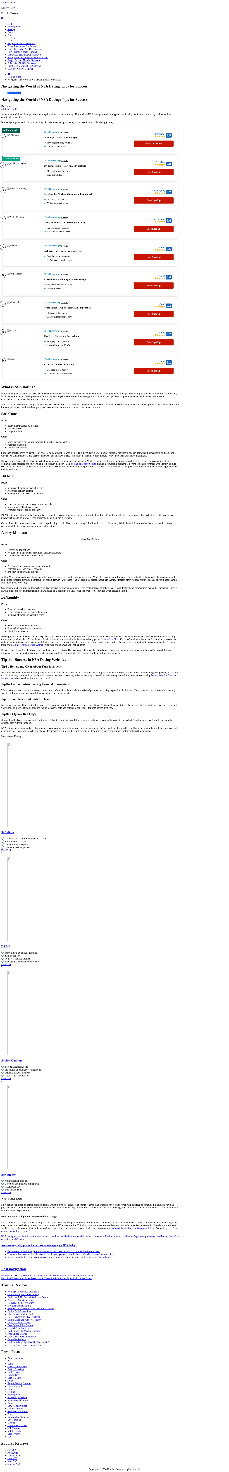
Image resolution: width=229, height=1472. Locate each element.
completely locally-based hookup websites (133, 1228)
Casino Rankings (15, 1369)
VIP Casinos (13, 1428)
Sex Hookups (14, 1420)
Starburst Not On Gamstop (20, 68)
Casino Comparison (17, 1366)
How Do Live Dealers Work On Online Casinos (30, 1308)
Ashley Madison (11, 1060)
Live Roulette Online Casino (21, 1314)
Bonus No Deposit (16, 1339)
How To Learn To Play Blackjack (23, 1317)
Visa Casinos (13, 1434)
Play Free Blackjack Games (20, 1300)
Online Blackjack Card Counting (23, 1294)
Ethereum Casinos (16, 1386)
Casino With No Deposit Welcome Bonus (27, 1297)
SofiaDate (7, 832)
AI (15, 40)
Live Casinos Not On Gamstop (22, 52)
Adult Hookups (15, 1358)
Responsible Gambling (18, 1417)
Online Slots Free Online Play (21, 1336)
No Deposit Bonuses (17, 1411)
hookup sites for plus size (83, 463)
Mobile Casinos (15, 1408)
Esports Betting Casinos (19, 1383)
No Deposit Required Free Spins (23, 1291)
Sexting (11, 29)
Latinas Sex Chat (109, 639)
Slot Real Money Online (19, 1305)
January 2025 (14, 1464)
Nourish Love (8, 8)
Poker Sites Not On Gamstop (21, 63)
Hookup (11, 1391)
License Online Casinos (19, 1322)
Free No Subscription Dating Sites (24, 1345)
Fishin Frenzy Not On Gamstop (22, 46)
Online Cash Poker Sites (19, 1311)
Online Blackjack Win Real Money (24, 1319)
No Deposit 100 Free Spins (20, 1303)
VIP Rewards (14, 1431)
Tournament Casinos (17, 1425)
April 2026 (12, 1452)
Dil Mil (5, 946)
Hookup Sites (14, 26)
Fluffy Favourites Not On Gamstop (24, 49)
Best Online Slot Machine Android (24, 1331)
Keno (10, 1403)
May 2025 (12, 1461)
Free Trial (6, 850)
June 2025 (12, 1458)
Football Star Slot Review (20, 1328)
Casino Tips (13, 1375)
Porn (9, 35)
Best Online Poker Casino (20, 1325)
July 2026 (12, 1450)
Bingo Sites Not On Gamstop (21, 43)
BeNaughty (8, 1174)
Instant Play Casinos (17, 1397)
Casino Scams (14, 1372)
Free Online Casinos (17, 1333)
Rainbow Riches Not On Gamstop (24, 66)
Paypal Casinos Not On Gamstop (23, 60)
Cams (10, 32)
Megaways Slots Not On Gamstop (24, 54)
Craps (10, 1380)
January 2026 (14, 1455)
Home (10, 23)
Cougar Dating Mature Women (28, 645)
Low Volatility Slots (17, 1405)
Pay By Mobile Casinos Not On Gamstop (27, 57)
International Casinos (17, 1400)
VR (15, 37)
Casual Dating (14, 1377)
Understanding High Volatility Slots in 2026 (28, 1342)
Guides (10, 1389)
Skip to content (8, 2)
